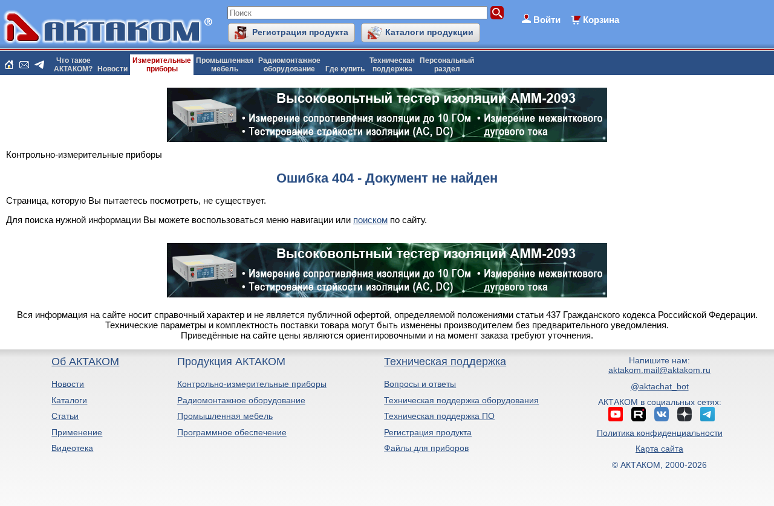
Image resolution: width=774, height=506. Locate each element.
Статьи (65, 416)
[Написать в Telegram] (39, 65)
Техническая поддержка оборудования (461, 400)
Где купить (345, 69)
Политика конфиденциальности (660, 433)
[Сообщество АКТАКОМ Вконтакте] (661, 414)
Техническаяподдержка (392, 64)
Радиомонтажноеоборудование (289, 64)
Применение (76, 432)
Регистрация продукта (300, 32)
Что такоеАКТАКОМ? (73, 64)
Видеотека (72, 448)
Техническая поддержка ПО (439, 416)
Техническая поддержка (445, 361)
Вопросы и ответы (420, 384)
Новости (112, 69)
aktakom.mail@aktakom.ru (659, 370)
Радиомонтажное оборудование (241, 400)
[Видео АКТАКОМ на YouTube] (615, 414)
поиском (370, 220)
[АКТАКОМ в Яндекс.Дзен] (684, 414)
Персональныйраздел (447, 64)
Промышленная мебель (225, 416)
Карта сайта (659, 448)
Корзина (601, 20)
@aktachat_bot (660, 386)
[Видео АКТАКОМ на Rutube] (638, 414)
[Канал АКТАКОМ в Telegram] (707, 414)
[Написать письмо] (24, 65)
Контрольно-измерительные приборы (252, 384)
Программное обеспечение (232, 432)
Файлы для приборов (426, 448)
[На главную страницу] (9, 65)
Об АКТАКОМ (85, 361)
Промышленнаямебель (224, 64)
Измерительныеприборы (161, 64)
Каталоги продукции (429, 32)
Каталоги (69, 400)
